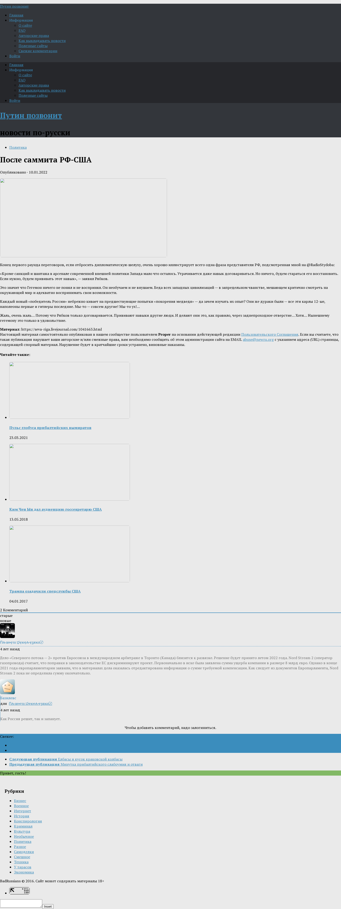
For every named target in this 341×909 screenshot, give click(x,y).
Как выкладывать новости (42, 40)
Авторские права (34, 35)
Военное (21, 805)
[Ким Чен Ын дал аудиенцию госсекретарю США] (69, 499)
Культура (22, 831)
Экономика (24, 872)
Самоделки (24, 851)
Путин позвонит (14, 6)
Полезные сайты (33, 45)
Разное (20, 846)
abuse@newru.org (258, 339)
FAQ (22, 30)
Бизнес (20, 800)
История (21, 816)
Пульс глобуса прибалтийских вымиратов (50, 427)
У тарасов (22, 867)
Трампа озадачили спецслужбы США (45, 591)
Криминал (23, 826)
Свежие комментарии (38, 50)
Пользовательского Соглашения (269, 334)
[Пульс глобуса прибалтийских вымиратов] (69, 417)
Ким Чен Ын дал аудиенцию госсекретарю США (55, 509)
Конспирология (28, 821)
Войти (14, 55)
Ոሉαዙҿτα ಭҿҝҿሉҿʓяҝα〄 (30, 703)
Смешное (22, 856)
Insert (48, 906)
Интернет (22, 810)
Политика (18, 147)
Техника (21, 861)
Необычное (24, 836)
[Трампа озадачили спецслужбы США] (69, 580)
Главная (16, 15)
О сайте (25, 25)
